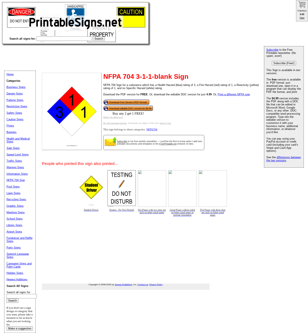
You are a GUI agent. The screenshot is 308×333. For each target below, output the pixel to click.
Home (10, 74)
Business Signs (16, 87)
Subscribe (122, 141)
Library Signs (14, 225)
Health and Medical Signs (18, 140)
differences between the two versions (283, 159)
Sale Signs (13, 148)
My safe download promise (115, 123)
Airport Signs (14, 231)
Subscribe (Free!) (283, 63)
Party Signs (13, 247)
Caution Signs (14, 119)
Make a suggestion (19, 328)
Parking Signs (14, 100)
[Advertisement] (78, 54)
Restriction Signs (16, 106)
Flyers (10, 125)
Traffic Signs (14, 160)
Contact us (143, 284)
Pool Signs (13, 186)
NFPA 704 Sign (15, 180)
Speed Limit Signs (17, 154)
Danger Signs (14, 93)
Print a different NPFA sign (234, 94)
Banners (11, 132)
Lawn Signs (13, 193)
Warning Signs (15, 167)
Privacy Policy (155, 284)
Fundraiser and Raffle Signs (19, 239)
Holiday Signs (14, 273)
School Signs (14, 218)
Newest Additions (16, 279)
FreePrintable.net (168, 144)
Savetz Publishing (123, 284)
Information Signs (17, 173)
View (302, 18)
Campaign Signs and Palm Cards (19, 265)
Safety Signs (14, 112)
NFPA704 (151, 129)
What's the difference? (113, 117)
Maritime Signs (15, 212)
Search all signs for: (18, 292)
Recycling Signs (16, 199)
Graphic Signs (15, 205)
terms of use (165, 123)
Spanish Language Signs (17, 255)
